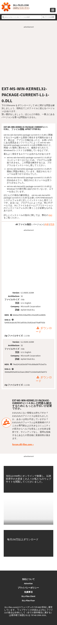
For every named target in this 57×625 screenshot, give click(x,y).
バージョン (38, 224)
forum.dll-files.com (22, 444)
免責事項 (28, 592)
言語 (52, 224)
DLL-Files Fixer (28, 600)
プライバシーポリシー (28, 588)
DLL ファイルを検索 (48, 17)
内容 (47, 224)
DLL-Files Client (28, 596)
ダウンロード (44, 329)
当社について (28, 579)
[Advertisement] (28, 57)
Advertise (28, 583)
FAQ (50, 215)
